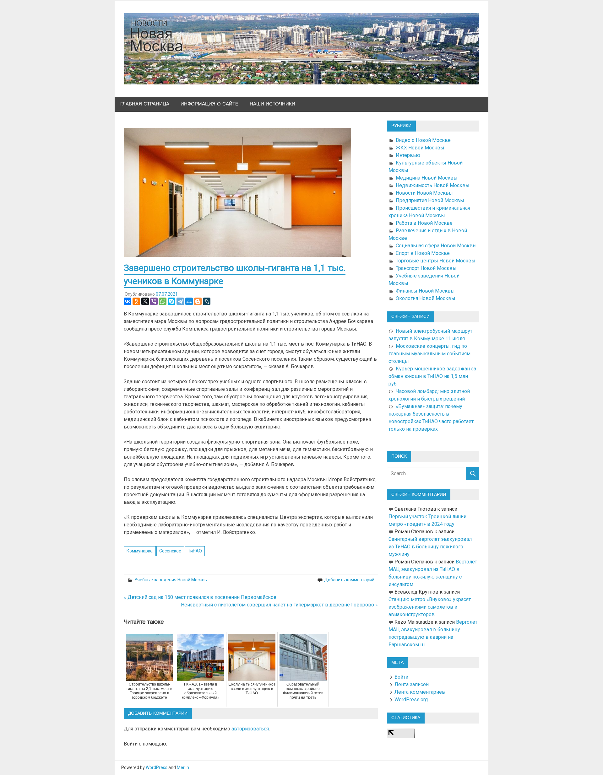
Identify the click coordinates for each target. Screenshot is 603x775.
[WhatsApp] (162, 301)
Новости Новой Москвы (424, 193)
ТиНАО (195, 550)
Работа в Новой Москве (424, 223)
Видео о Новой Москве (423, 140)
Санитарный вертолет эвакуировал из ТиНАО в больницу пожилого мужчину (430, 546)
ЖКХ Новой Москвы (420, 148)
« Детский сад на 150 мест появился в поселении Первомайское (200, 597)
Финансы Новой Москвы (425, 291)
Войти (401, 677)
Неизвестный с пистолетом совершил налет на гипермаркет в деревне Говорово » (279, 605)
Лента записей (411, 684)
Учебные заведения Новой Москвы (171, 579)
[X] (145, 301)
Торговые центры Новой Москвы (435, 261)
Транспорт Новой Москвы (426, 268)
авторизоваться (250, 729)
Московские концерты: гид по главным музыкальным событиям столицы (429, 353)
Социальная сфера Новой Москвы (436, 246)
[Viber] (154, 301)
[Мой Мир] (189, 301)
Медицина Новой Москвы (427, 178)
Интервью (408, 155)
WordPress (156, 767)
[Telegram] (180, 301)
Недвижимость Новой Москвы (433, 185)
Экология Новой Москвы (425, 298)
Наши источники (272, 104)
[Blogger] (198, 301)
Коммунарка (140, 550)
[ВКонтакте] (127, 301)
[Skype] (171, 301)
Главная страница (144, 104)
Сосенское (170, 550)
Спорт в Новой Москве (423, 253)
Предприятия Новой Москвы (430, 200)
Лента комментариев (419, 692)
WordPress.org (411, 699)
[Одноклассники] (136, 301)
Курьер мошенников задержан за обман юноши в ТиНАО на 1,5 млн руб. (432, 376)
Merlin (183, 767)
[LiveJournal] (206, 301)
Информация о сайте (209, 104)
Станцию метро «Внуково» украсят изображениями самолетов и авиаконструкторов (429, 606)
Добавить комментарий (349, 579)
